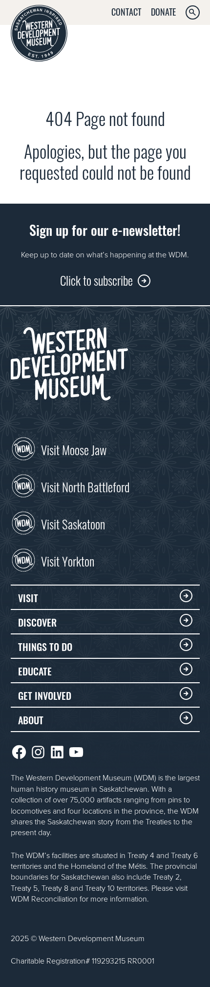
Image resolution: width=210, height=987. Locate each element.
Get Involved (44, 695)
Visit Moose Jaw (73, 449)
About (30, 719)
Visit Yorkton (67, 560)
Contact (126, 11)
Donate (163, 11)
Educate (35, 670)
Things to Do (45, 646)
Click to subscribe (96, 279)
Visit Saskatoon (73, 523)
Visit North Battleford (85, 486)
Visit (28, 597)
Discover (37, 622)
